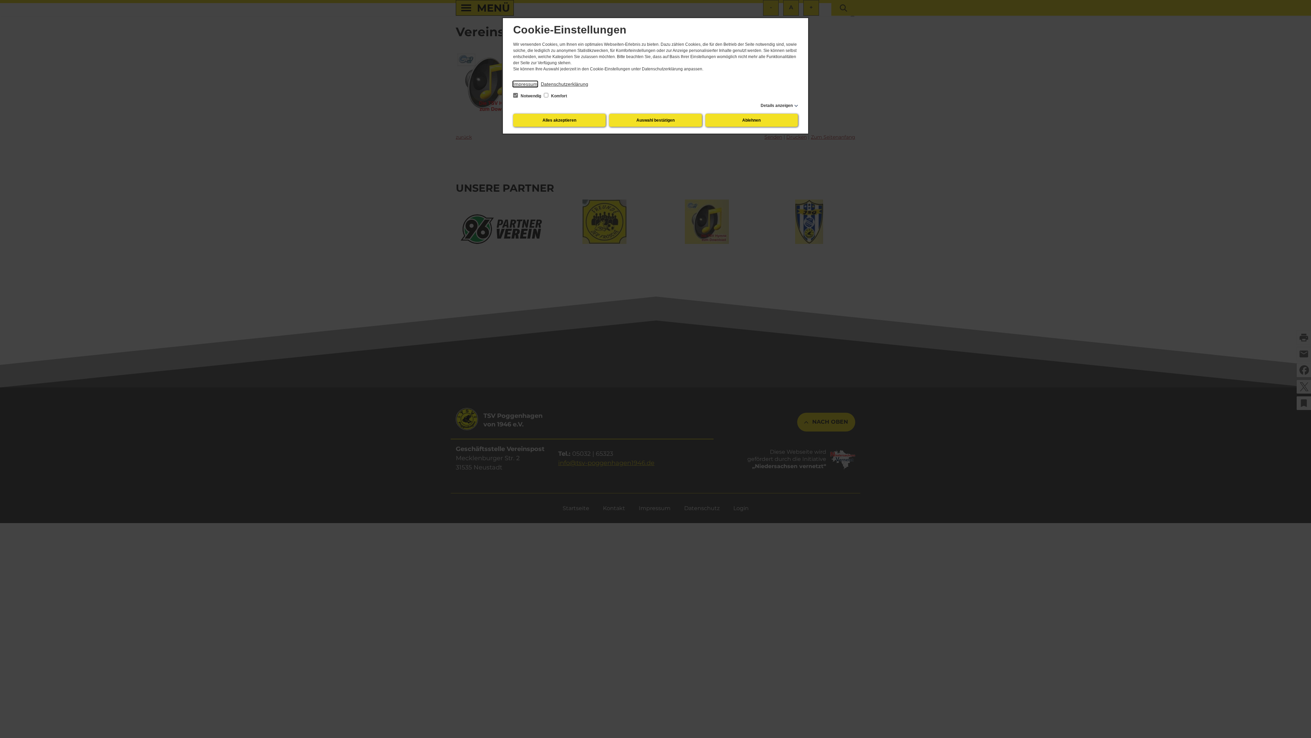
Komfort (558, 96)
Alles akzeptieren (559, 120)
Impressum (525, 84)
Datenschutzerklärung (564, 84)
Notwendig (531, 96)
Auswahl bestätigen (655, 120)
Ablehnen (751, 120)
